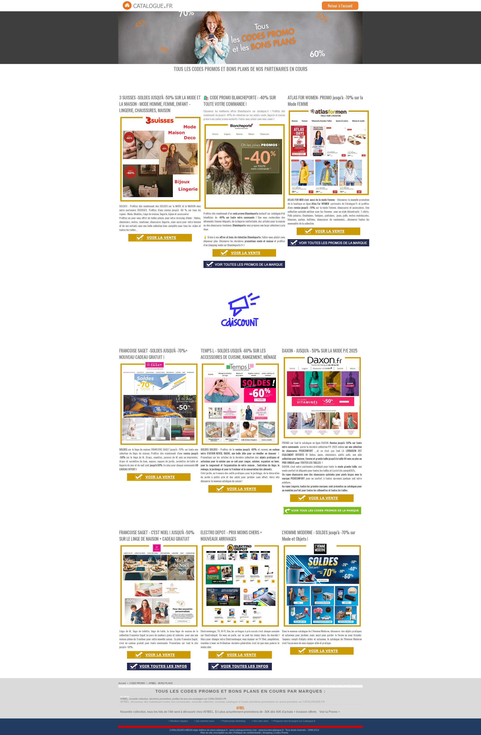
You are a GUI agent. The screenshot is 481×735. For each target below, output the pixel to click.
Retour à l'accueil (340, 5)
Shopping (267, 732)
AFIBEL (240, 707)
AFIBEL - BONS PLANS (161, 683)
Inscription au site (223, 732)
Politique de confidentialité (247, 732)
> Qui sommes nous (204, 721)
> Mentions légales (178, 721)
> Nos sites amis (260, 721)
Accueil (122, 683)
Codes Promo (281, 732)
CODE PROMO (137, 683)
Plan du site (206, 732)
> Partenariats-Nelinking (233, 721)
